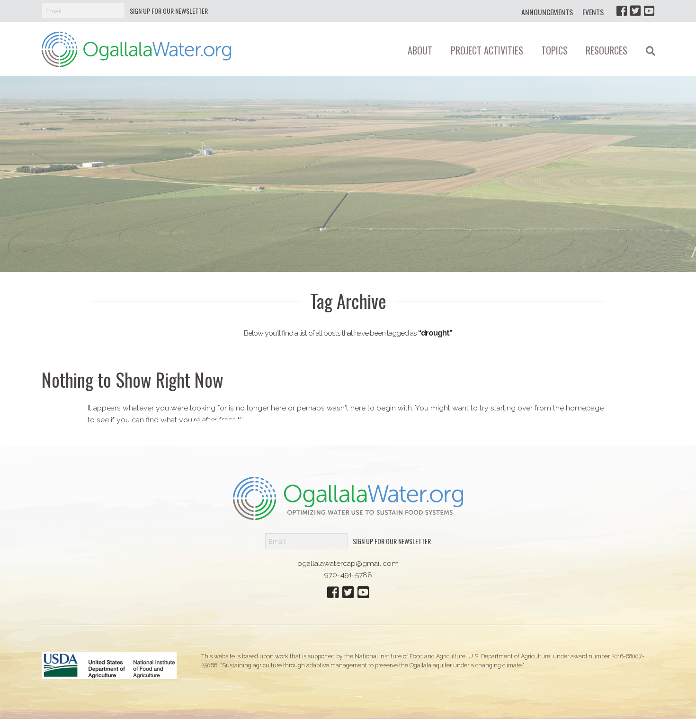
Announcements (547, 12)
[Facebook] (621, 11)
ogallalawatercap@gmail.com (348, 563)
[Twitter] (635, 11)
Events (593, 12)
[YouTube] (649, 11)
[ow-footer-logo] (348, 497)
